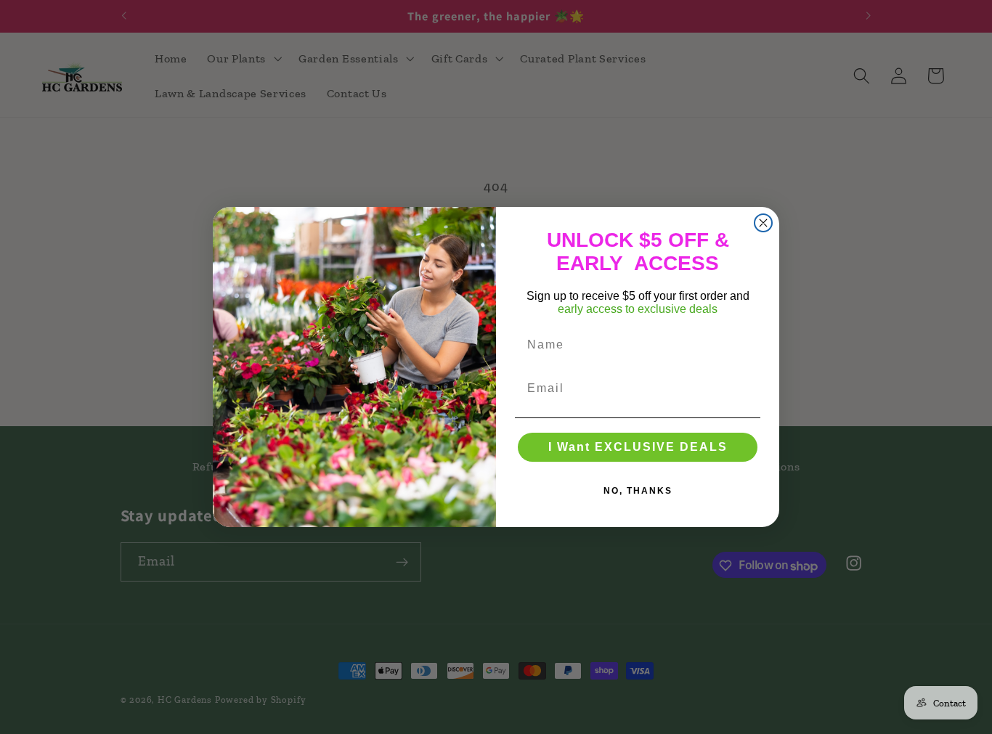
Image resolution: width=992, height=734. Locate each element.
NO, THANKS (637, 491)
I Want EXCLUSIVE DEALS (638, 447)
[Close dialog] (763, 223)
